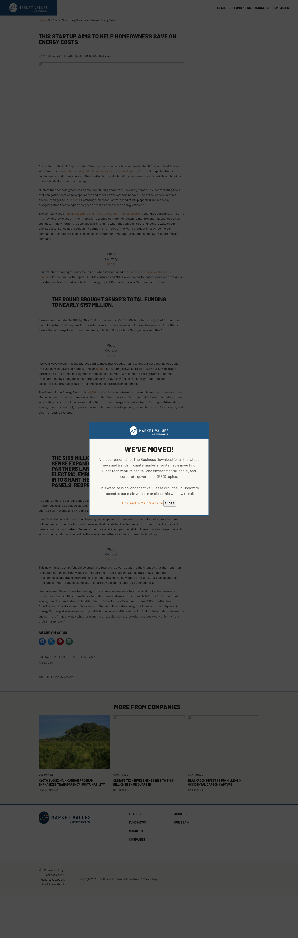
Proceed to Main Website (142, 503)
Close (170, 503)
